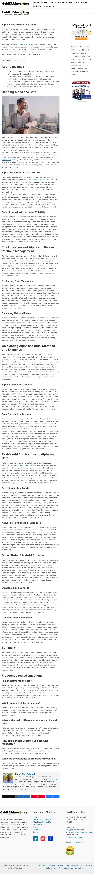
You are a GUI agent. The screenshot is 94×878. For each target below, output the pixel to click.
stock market (6, 160)
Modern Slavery (63, 866)
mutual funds (23, 465)
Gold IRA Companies (40, 2)
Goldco (23, 789)
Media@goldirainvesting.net (81, 832)
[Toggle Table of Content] (22, 60)
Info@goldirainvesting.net (75, 837)
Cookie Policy (40, 866)
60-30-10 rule (23, 44)
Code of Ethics (86, 866)
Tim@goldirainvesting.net (75, 830)
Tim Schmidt (29, 774)
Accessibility (75, 866)
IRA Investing (52, 779)
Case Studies (38, 829)
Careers (36, 832)
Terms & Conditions (66, 868)
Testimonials (37, 824)
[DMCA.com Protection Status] (70, 851)
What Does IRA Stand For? (42, 822)
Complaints (79, 868)
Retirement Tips (49, 6)
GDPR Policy (51, 866)
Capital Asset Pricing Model (33, 180)
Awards (35, 827)
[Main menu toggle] (90, 13)
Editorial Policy (51, 868)
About (35, 817)
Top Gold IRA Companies (42, 819)
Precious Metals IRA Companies (61, 2)
